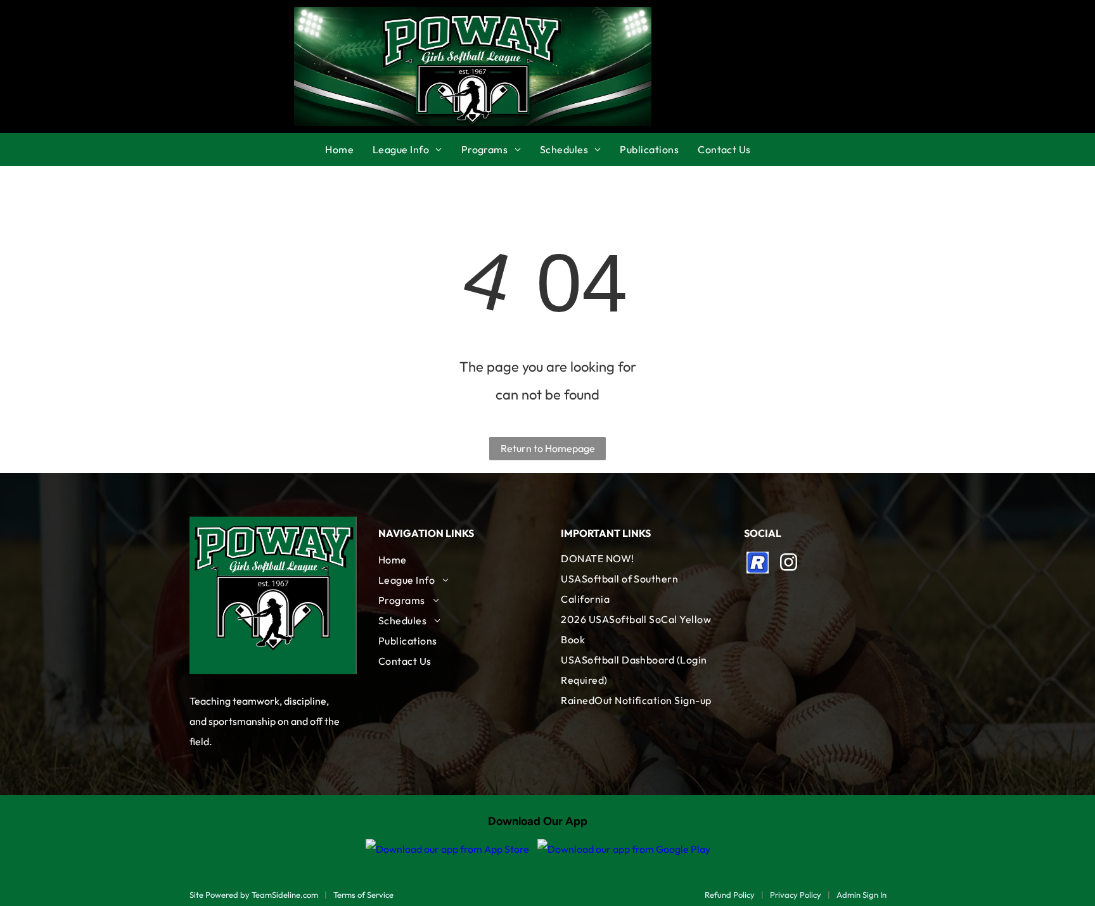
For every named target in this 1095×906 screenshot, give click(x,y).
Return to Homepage (548, 448)
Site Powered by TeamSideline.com (253, 895)
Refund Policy (730, 895)
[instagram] (789, 563)
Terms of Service (363, 895)
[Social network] (758, 563)
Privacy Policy (795, 895)
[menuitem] (349, 149)
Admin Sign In (861, 895)
